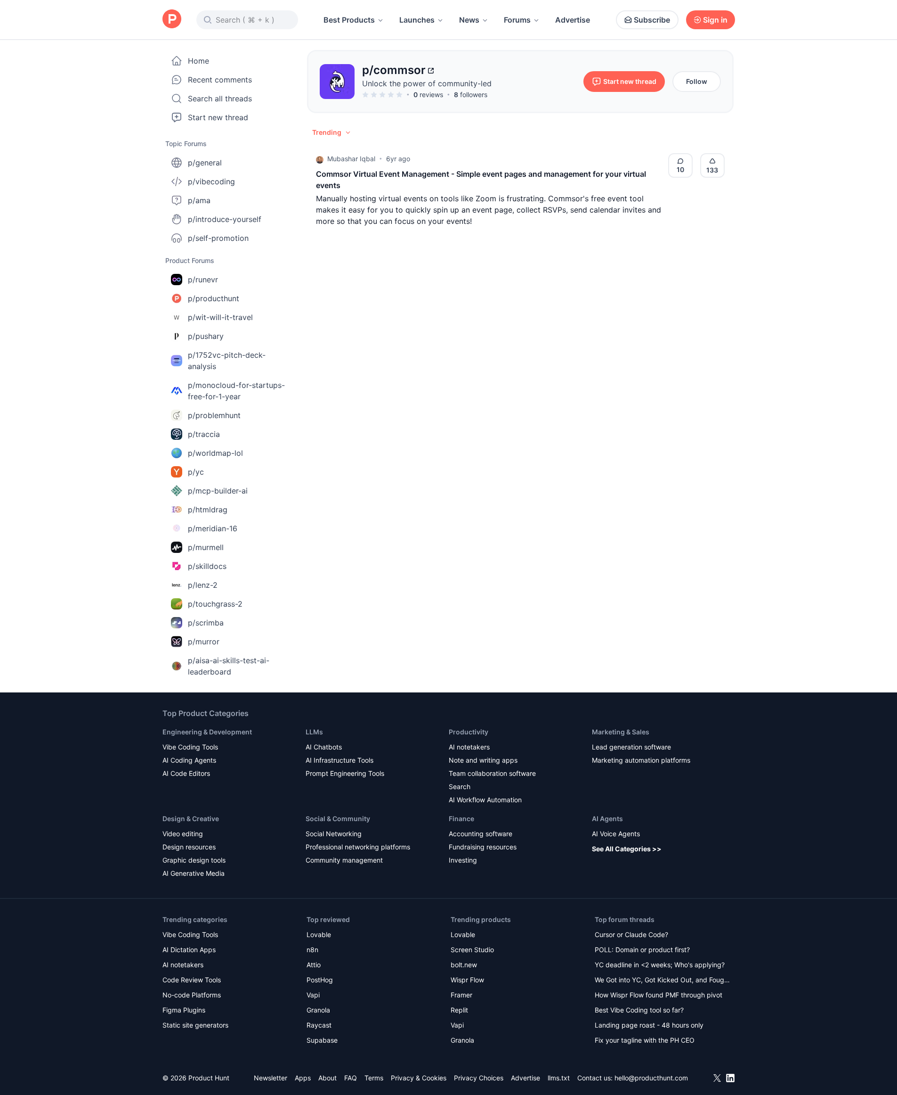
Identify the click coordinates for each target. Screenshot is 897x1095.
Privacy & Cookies (418, 1078)
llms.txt (559, 1078)
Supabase (322, 1040)
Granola (318, 1010)
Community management (344, 860)
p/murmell (206, 547)
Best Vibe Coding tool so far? (639, 1010)
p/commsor (394, 70)
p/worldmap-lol (215, 453)
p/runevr (203, 279)
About (327, 1078)
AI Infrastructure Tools (339, 760)
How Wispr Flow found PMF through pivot (658, 995)
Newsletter (270, 1078)
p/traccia (204, 434)
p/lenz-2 (203, 585)
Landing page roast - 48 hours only (649, 1025)
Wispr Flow (467, 980)
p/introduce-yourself (224, 219)
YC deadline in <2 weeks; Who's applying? (660, 965)
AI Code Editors (186, 773)
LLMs (314, 732)
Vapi (313, 995)
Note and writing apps (483, 760)
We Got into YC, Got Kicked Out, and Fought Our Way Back (662, 981)
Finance (461, 819)
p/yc (196, 472)
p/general (205, 162)
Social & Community (338, 819)
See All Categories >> (627, 849)
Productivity (468, 732)
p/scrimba (206, 622)
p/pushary (206, 336)
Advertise (572, 20)
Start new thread (218, 117)
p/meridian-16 (212, 528)
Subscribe (652, 20)
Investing (463, 860)
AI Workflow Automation (485, 800)
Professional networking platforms (358, 847)
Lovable (319, 934)
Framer (461, 995)
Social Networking (334, 834)
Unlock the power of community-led (427, 83)
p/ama (199, 200)
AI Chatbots (324, 747)
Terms (373, 1078)
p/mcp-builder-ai (218, 490)
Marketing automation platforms (641, 760)
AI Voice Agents (616, 834)
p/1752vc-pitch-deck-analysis (227, 360)
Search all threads (220, 98)
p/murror (203, 641)
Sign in (715, 20)
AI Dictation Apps (189, 950)
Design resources (189, 847)
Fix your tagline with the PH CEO (645, 1040)
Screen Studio (472, 950)
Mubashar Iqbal (351, 159)
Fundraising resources (483, 847)
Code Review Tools (191, 980)
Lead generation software (631, 747)
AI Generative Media (193, 873)
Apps (303, 1078)
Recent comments (220, 79)
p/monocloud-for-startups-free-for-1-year (236, 390)
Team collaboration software (492, 773)
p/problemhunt (214, 415)
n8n (312, 950)
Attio (314, 965)
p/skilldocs (207, 566)
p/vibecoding (211, 181)
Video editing (182, 834)
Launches (417, 20)
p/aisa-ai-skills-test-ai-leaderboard (228, 666)
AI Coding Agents (189, 760)
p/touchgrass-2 (215, 604)
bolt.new (464, 965)
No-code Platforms (191, 995)
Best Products (349, 20)
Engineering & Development (207, 732)
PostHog (320, 980)
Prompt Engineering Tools (345, 773)
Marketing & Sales (620, 732)
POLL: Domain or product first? (642, 950)
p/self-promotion (218, 238)
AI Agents (607, 819)
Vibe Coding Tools (190, 747)
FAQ (350, 1078)
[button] (332, 132)
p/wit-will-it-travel (220, 317)
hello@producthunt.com (651, 1078)
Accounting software (480, 834)
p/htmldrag (207, 509)
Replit (459, 1010)
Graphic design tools (194, 860)
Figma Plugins (183, 1010)
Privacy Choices (478, 1078)
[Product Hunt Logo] (171, 19)
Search (459, 786)
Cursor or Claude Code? (631, 934)
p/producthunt (213, 298)
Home (198, 61)
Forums (517, 20)
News (469, 20)
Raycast (319, 1025)
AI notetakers (469, 747)
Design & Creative (190, 819)
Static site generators (195, 1025)
